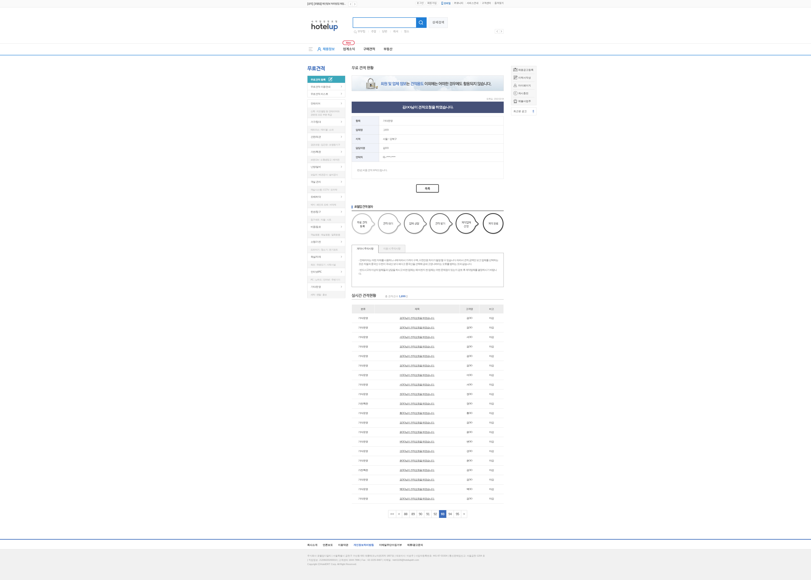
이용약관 (343, 544)
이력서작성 (524, 77)
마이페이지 (524, 85)
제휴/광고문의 (415, 544)
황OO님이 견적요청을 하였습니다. (417, 413)
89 (413, 514)
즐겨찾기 (499, 3)
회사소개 (312, 544)
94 (450, 514)
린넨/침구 (316, 211)
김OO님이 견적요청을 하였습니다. (417, 318)
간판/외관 (316, 136)
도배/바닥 (316, 196)
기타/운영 (316, 286)
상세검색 (438, 22)
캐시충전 (523, 93)
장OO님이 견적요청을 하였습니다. (417, 394)
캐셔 (395, 31)
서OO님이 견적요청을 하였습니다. (417, 337)
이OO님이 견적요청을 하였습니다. (417, 375)
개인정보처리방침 (364, 544)
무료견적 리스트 (319, 94)
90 (420, 514)
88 (405, 514)
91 (428, 514)
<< (392, 514)
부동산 (388, 49)
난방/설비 (316, 166)
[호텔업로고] (324, 32)
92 (435, 514)
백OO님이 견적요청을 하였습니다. (417, 489)
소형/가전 (316, 241)
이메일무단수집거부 (390, 544)
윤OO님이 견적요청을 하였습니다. (417, 432)
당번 (384, 31)
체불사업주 (524, 101)
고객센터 (486, 3)
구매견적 (369, 49)
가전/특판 (316, 151)
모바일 (447, 3)
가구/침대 (316, 121)
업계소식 (349, 49)
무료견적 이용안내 (321, 86)
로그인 (420, 3)
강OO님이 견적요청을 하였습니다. (417, 451)
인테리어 (315, 103)
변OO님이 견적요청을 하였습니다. (417, 441)
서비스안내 (472, 3)
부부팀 (361, 31)
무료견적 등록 (318, 79)
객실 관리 (316, 181)
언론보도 (328, 544)
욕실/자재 (316, 256)
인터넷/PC (316, 271)
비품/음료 (316, 226)
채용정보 (329, 49)
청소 (406, 31)
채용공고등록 (525, 69)
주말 (373, 31)
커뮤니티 (458, 3)
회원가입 (432, 3)
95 (457, 514)
